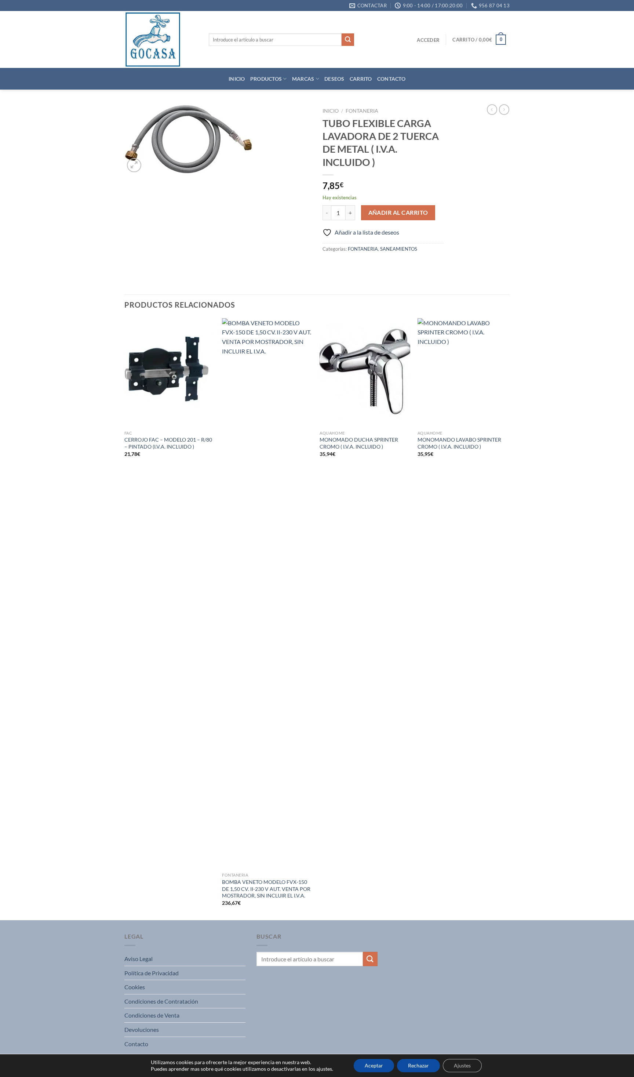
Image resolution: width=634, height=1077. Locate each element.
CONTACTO (391, 79)
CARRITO (361, 79)
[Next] (507, 619)
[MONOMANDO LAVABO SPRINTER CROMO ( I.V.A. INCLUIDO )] (463, 372)
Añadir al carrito (398, 212)
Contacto (136, 1043)
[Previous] (124, 619)
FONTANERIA (362, 111)
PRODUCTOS (266, 79)
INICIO (237, 79)
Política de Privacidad (151, 972)
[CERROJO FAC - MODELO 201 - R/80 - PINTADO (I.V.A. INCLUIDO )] (169, 372)
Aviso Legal (138, 958)
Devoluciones (141, 1029)
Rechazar (418, 1065)
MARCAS (303, 79)
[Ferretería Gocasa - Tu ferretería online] (161, 39)
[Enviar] (348, 39)
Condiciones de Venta (151, 1015)
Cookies (134, 986)
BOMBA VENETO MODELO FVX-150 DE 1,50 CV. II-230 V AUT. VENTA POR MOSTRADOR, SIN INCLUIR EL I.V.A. (266, 889)
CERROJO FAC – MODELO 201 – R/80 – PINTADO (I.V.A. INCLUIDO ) (168, 443)
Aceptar (374, 1065)
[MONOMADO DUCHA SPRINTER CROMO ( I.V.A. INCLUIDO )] (365, 372)
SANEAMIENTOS (398, 249)
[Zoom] (134, 165)
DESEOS (334, 79)
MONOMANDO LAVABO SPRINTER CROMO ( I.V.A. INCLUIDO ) (459, 443)
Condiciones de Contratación (161, 1001)
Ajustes (462, 1065)
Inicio (331, 111)
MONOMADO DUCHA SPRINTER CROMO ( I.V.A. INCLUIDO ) (359, 443)
